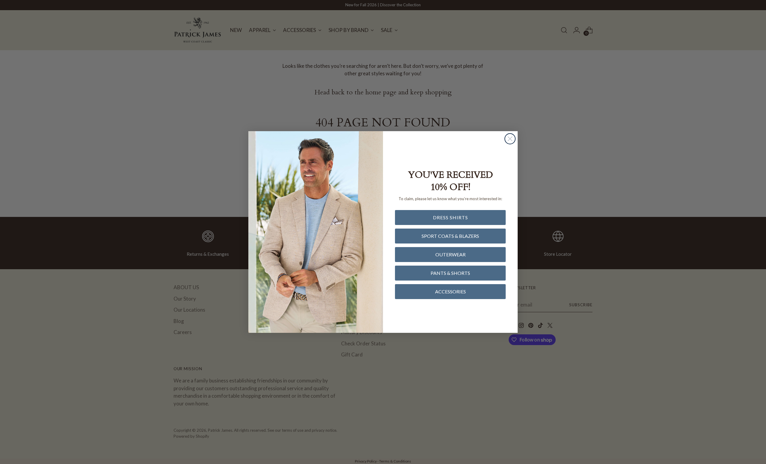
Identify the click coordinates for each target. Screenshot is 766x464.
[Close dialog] (510, 139)
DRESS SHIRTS (450, 217)
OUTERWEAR (450, 254)
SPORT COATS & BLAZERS (450, 236)
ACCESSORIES (450, 291)
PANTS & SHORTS (450, 273)
